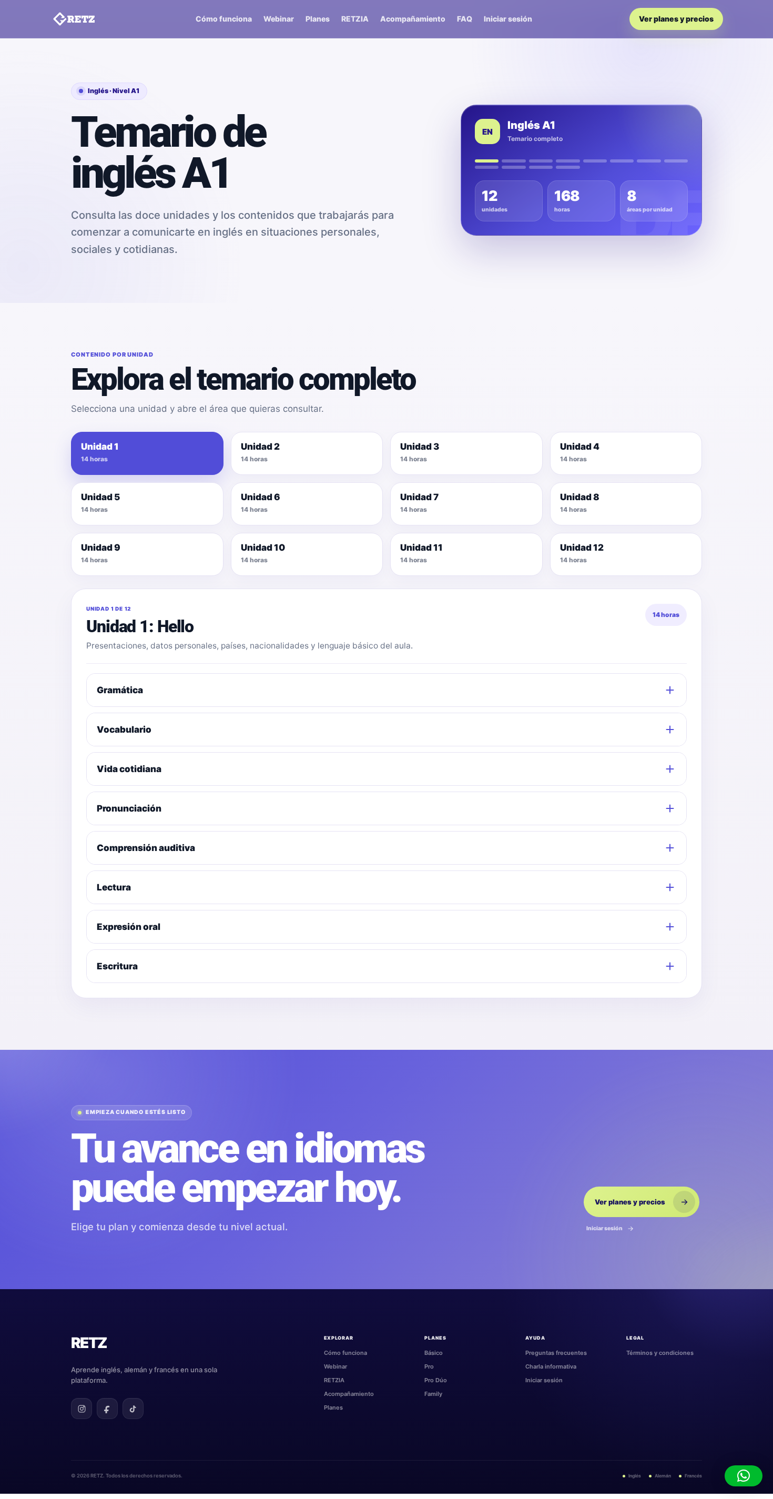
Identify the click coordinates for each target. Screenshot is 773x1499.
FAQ (464, 19)
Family (433, 1393)
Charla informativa (550, 1366)
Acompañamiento (412, 19)
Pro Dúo (435, 1380)
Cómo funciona (224, 19)
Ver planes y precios (676, 18)
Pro (429, 1366)
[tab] (147, 453)
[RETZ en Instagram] (81, 1408)
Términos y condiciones (660, 1352)
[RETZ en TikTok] (133, 1408)
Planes (318, 19)
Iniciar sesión (508, 19)
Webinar (278, 19)
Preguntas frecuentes (556, 1352)
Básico (433, 1352)
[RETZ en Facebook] (107, 1408)
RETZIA (355, 19)
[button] (743, 1475)
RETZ (89, 1342)
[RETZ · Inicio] (74, 19)
